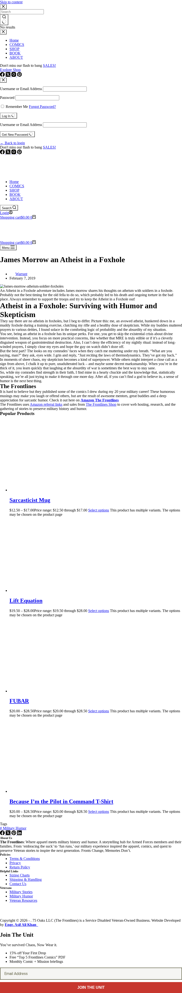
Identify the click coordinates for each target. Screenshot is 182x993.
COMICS (16, 186)
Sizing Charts (19, 875)
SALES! (49, 147)
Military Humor (13, 828)
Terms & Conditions (24, 859)
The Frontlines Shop (101, 404)
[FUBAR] (54, 691)
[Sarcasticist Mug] (54, 490)
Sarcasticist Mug (29, 500)
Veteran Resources (23, 900)
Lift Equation (25, 601)
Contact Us (17, 884)
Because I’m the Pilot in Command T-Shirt (61, 801)
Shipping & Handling (25, 879)
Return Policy (19, 867)
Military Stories (20, 892)
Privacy (15, 863)
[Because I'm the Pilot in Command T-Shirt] (54, 791)
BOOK (15, 195)
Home (14, 182)
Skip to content (11, 2)
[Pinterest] (19, 153)
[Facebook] (3, 153)
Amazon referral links (46, 404)
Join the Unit (91, 987)
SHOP (14, 190)
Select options (98, 510)
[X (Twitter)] (8, 153)
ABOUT (16, 199)
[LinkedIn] (19, 834)
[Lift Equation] (54, 590)
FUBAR (19, 701)
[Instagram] (14, 153)
